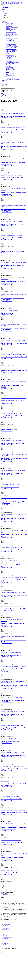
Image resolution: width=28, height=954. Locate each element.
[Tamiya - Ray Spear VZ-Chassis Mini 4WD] (12, 725)
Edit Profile (5, 925)
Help (4, 9)
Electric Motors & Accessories (12, 50)
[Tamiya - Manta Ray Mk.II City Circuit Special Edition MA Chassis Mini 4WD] (14, 682)
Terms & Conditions (7, 937)
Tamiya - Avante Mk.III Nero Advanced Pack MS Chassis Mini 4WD (13, 282)
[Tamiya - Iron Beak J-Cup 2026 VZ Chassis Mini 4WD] (14, 562)
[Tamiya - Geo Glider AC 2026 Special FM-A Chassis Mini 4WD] (14, 499)
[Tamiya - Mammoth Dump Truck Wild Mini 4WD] (13, 666)
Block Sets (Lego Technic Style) (13, 79)
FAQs (4, 81)
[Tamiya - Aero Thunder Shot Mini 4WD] (11, 235)
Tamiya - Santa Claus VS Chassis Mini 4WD (13, 755)
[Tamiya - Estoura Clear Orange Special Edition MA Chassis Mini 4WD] (14, 455)
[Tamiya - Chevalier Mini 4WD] (9, 310)
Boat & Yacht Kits (10, 33)
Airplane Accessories (10, 29)
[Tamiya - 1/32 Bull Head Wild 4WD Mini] (11, 221)
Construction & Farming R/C (12, 45)
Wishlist (6, 8)
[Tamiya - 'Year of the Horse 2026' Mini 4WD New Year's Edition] (14, 206)
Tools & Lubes (9, 76)
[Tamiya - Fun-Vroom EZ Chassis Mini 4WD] (12, 113)
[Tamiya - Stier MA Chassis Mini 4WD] (11, 796)
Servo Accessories (10, 73)
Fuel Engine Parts (10, 55)
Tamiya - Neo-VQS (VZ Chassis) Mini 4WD (13, 700)
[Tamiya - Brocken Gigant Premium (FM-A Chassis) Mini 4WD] (14, 295)
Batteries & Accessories (11, 32)
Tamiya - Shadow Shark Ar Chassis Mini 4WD (14, 769)
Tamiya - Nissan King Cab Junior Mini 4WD (13, 714)
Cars (2, 96)
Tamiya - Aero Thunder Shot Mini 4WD (12, 238)
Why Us (5, 80)
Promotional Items (10, 63)
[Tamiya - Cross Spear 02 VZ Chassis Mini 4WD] (13, 354)
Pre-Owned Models (10, 24)
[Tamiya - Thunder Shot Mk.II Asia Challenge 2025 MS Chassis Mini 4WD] (14, 824)
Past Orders (5, 926)
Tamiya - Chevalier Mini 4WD (9, 313)
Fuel (7, 52)
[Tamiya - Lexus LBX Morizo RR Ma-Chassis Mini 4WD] (14, 637)
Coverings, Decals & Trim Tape (13, 47)
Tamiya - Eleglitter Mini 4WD (9, 429)
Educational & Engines (11, 49)
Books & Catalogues (10, 35)
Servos (7, 72)
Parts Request (6, 83)
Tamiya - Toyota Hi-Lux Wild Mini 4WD (12, 842)
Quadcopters (8, 66)
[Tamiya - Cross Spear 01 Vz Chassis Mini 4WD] (13, 340)
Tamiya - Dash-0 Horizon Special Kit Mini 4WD (14, 370)
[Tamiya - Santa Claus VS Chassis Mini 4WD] (12, 752)
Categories (5, 22)
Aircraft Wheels (9, 30)
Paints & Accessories (10, 61)
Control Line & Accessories (12, 46)
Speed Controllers (10, 75)
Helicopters (8, 58)
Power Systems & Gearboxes (12, 62)
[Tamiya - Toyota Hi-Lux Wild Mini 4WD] (11, 840)
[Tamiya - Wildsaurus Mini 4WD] (9, 870)
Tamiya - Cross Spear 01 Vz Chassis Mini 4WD (14, 343)
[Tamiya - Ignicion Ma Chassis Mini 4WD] (11, 547)
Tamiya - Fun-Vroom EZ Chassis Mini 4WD (13, 116)
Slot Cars (8, 74)
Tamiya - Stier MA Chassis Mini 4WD (11, 799)
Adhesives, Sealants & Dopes (12, 27)
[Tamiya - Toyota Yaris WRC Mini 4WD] (11, 175)
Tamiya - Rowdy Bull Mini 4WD (10, 741)
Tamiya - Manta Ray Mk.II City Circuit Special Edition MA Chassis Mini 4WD (14, 686)
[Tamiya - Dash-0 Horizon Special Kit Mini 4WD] (13, 368)
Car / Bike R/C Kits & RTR (12, 38)
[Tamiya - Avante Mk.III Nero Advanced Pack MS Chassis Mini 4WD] (14, 279)
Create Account (6, 924)
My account (5, 7)
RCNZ (4, 20)
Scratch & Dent (6, 946)
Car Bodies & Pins (10, 40)
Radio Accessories (10, 68)
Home (4, 21)
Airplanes (8, 28)
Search (2, 91)
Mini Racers (8, 59)
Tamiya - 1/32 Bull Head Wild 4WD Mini (12, 224)
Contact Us (5, 84)
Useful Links (6, 935)
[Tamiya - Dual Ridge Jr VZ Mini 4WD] (11, 413)
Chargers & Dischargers (11, 41)
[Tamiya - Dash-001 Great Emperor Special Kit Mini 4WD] (14, 382)
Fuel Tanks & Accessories (11, 56)
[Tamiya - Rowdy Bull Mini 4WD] (10, 738)
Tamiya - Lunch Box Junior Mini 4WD (11, 655)
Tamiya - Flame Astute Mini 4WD (10, 487)
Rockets (7, 70)
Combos (8, 43)
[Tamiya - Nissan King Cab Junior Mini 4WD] (12, 711)
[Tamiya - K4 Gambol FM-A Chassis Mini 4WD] (13, 592)
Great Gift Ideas (6, 943)
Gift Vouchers (9, 26)
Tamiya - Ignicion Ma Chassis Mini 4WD (12, 549)
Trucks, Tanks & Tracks (11, 78)
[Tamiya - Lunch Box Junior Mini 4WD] (11, 652)
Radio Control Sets (10, 67)
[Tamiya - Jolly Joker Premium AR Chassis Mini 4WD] (14, 143)
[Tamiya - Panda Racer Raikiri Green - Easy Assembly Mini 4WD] (14, 159)
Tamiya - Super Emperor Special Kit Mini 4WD (14, 812)
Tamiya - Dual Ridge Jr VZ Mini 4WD (11, 416)
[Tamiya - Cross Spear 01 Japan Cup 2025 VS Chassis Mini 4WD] (14, 325)
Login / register (6, 11)
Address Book (6, 928)
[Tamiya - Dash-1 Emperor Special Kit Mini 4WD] (13, 398)
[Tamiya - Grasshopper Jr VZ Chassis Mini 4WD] (13, 127)
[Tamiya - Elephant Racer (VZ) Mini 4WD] (12, 440)
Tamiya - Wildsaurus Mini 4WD (9, 872)
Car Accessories (9, 39)
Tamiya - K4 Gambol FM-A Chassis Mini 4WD (14, 595)
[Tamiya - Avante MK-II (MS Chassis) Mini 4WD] (13, 262)
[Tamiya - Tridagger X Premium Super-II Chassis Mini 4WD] (14, 855)
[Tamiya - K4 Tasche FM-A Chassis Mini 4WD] (13, 606)
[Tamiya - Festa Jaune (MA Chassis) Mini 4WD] (13, 470)
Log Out (5, 929)
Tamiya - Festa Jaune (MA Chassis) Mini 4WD (14, 473)
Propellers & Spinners (10, 64)
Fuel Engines (9, 53)
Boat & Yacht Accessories (11, 34)
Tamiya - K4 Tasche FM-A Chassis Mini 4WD (13, 608)
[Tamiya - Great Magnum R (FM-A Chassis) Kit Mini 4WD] (14, 515)
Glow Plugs (8, 57)
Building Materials (10, 36)
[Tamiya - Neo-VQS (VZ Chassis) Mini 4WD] (12, 697)
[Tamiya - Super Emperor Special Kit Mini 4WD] (13, 810)
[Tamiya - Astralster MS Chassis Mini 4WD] (12, 249)
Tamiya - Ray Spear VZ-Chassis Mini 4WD (13, 728)
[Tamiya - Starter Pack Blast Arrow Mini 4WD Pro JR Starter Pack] (14, 781)
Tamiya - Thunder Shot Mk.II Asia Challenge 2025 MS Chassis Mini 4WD (13, 828)
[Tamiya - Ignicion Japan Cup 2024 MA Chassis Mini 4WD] (14, 532)
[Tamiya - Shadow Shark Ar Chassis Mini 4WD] (13, 766)
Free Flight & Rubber (10, 51)
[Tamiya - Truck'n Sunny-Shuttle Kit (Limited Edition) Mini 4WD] (14, 190)
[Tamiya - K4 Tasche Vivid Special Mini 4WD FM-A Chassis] (14, 621)
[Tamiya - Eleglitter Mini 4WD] (9, 426)
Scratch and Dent (9, 23)
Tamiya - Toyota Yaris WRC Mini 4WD (12, 177)
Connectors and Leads (11, 44)
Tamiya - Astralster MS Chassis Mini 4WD (12, 251)
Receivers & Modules (10, 69)
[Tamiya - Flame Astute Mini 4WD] (10, 484)
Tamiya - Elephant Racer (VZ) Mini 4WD (12, 443)
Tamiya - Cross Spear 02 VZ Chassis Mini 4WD (14, 357)
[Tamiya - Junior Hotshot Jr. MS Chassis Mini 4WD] (13, 577)
